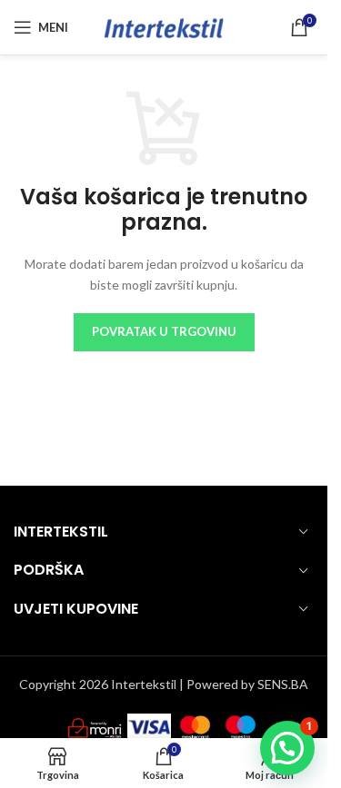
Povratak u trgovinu (164, 331)
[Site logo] (163, 26)
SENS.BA (282, 684)
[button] (287, 748)
